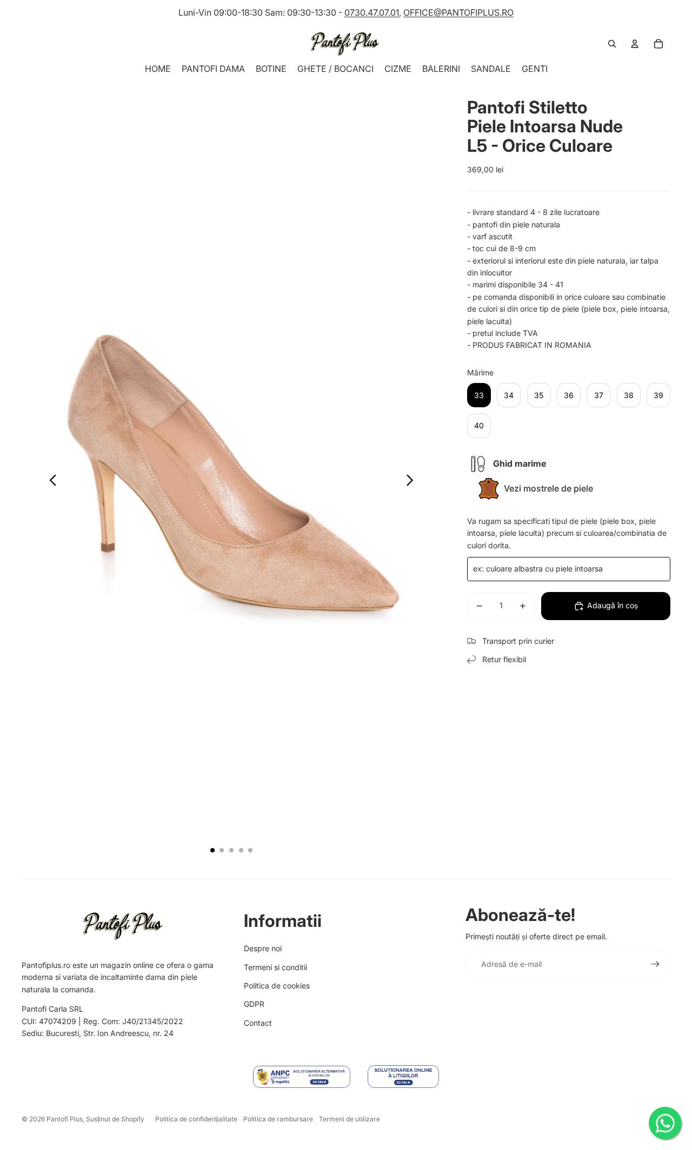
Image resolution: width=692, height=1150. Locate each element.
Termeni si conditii (275, 967)
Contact (258, 1022)
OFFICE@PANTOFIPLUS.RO (458, 12)
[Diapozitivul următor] (413, 482)
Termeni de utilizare (349, 1119)
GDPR (254, 1003)
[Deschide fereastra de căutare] (612, 44)
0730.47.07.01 (371, 12)
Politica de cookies (277, 985)
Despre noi (263, 948)
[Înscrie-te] (655, 964)
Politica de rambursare (278, 1119)
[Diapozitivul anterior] (50, 482)
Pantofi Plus (64, 1119)
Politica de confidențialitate (196, 1119)
